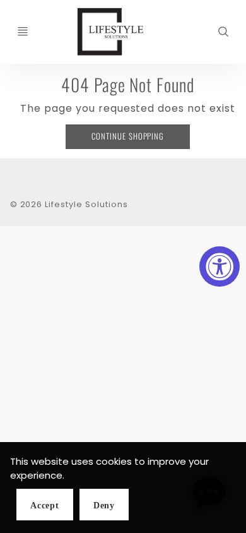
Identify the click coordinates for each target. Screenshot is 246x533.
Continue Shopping (127, 136)
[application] (208, 495)
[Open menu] (22, 31)
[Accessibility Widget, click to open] (219, 266)
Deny (104, 505)
